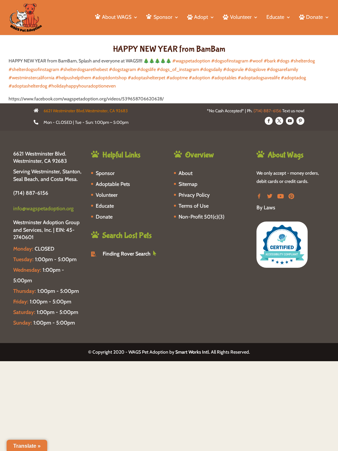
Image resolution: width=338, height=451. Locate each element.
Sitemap (188, 184)
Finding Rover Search (127, 254)
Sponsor (105, 173)
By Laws (265, 207)
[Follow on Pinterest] (300, 121)
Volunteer (107, 195)
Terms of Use (194, 206)
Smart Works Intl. (192, 352)
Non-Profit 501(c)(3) (201, 217)
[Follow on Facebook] (269, 121)
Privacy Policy (194, 195)
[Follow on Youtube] (290, 121)
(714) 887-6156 (267, 110)
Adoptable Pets (113, 184)
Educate (275, 17)
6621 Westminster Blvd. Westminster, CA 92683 (40, 157)
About (185, 173)
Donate (104, 217)
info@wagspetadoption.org (43, 208)
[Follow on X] (279, 121)
